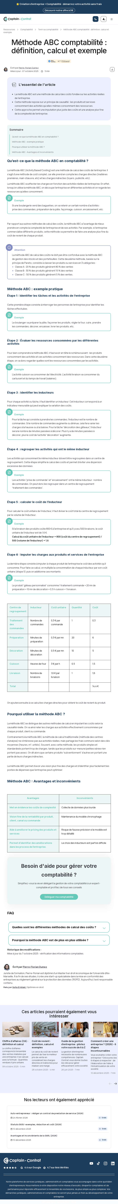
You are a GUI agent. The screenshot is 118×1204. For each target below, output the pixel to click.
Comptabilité (26, 29)
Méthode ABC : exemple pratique (28, 141)
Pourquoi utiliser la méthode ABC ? (28, 147)
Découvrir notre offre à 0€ (59, 10)
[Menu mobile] (112, 19)
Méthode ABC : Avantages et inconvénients (33, 152)
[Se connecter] (103, 19)
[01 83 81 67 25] (95, 19)
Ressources (9, 29)
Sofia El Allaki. (19, 987)
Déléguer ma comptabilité (59, 896)
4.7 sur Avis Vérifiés (58, 1167)
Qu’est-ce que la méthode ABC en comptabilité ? (35, 136)
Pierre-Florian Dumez (29, 67)
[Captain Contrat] (17, 19)
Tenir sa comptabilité (48, 29)
